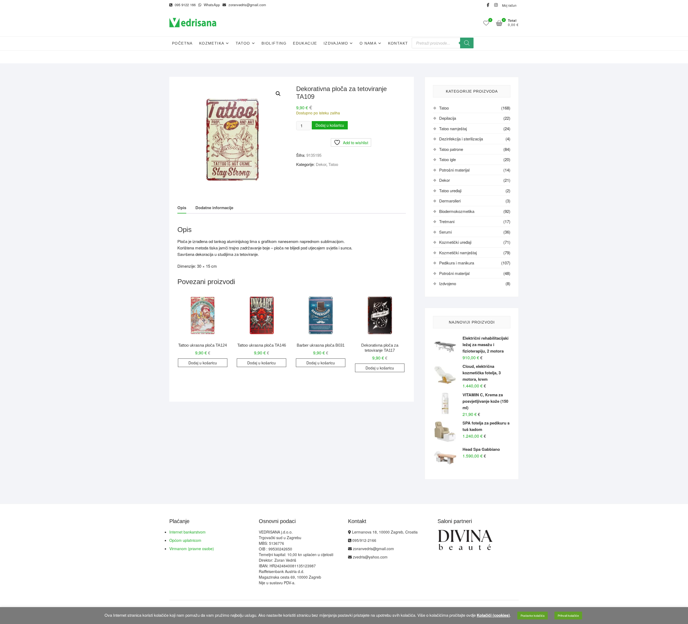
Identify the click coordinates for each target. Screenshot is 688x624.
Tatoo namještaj (453, 128)
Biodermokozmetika (456, 211)
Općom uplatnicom (185, 540)
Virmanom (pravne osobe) (191, 548)
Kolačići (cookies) (493, 615)
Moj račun (509, 5)
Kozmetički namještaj (458, 252)
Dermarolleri (450, 201)
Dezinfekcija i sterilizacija (461, 139)
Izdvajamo (336, 43)
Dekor (321, 164)
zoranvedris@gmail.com (246, 4)
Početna (182, 43)
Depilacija (447, 118)
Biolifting (273, 43)
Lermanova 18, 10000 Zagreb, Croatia (384, 532)
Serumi (445, 232)
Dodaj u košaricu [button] (202, 362)
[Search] (467, 43)
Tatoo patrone (451, 149)
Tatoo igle (447, 159)
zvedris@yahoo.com (370, 557)
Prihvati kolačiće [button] (568, 615)
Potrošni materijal (454, 170)
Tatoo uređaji (450, 190)
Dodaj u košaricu (330, 125)
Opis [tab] (181, 208)
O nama (368, 43)
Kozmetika (211, 43)
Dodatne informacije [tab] (214, 208)
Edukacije (305, 43)
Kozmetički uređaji (455, 242)
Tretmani (446, 221)
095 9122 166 (185, 4)
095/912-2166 (363, 540)
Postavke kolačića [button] (532, 615)
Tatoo (243, 43)
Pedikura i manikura (456, 263)
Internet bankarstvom (187, 532)
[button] (278, 94)
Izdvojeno (447, 283)
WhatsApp (211, 4)
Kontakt (398, 43)
